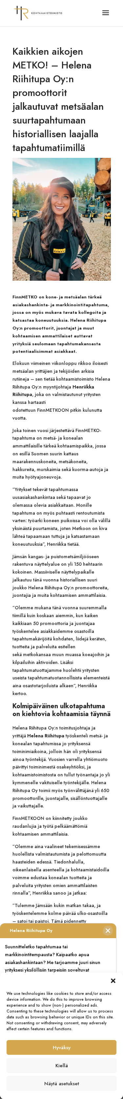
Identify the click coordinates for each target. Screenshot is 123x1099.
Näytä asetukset (61, 1083)
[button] (113, 980)
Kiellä (61, 1065)
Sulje (108, 931)
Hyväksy (62, 1047)
